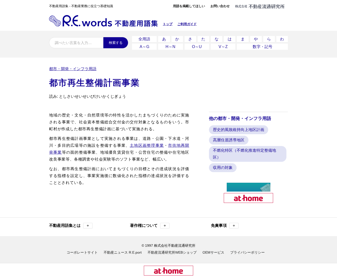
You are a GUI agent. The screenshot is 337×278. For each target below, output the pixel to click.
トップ (167, 24)
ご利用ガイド (187, 24)
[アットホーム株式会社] (248, 201)
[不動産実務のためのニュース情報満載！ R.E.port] (248, 189)
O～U (197, 47)
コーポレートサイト (82, 252)
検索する (116, 43)
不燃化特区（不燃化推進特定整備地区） (244, 153)
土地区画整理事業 (147, 145)
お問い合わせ (220, 6)
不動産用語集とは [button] (69, 225)
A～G (144, 47)
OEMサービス (213, 252)
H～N (170, 47)
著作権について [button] (148, 225)
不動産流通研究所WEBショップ (172, 252)
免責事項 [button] (223, 225)
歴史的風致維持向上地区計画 (238, 130)
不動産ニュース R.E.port (123, 252)
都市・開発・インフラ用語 (72, 69)
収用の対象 (223, 167)
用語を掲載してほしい (189, 6)
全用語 (144, 39)
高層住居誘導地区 (228, 140)
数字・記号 (262, 47)
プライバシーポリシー (247, 252)
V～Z (223, 47)
